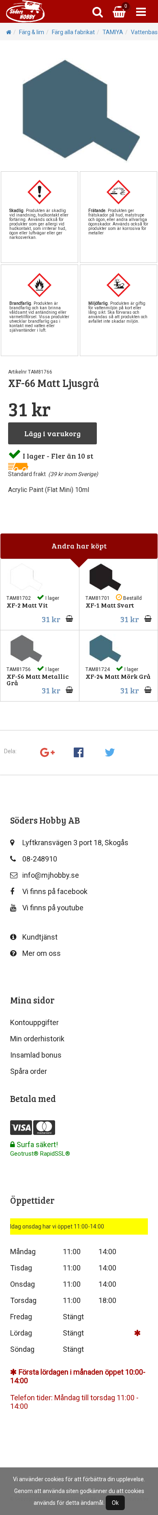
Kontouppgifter (34, 1022)
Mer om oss (41, 953)
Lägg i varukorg (52, 433)
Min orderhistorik (37, 1038)
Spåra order (28, 1071)
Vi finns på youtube (52, 907)
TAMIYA (112, 32)
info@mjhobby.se (50, 875)
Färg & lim (31, 32)
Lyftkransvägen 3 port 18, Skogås (75, 842)
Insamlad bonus (36, 1055)
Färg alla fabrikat (73, 32)
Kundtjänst (40, 937)
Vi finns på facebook (55, 891)
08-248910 (39, 859)
